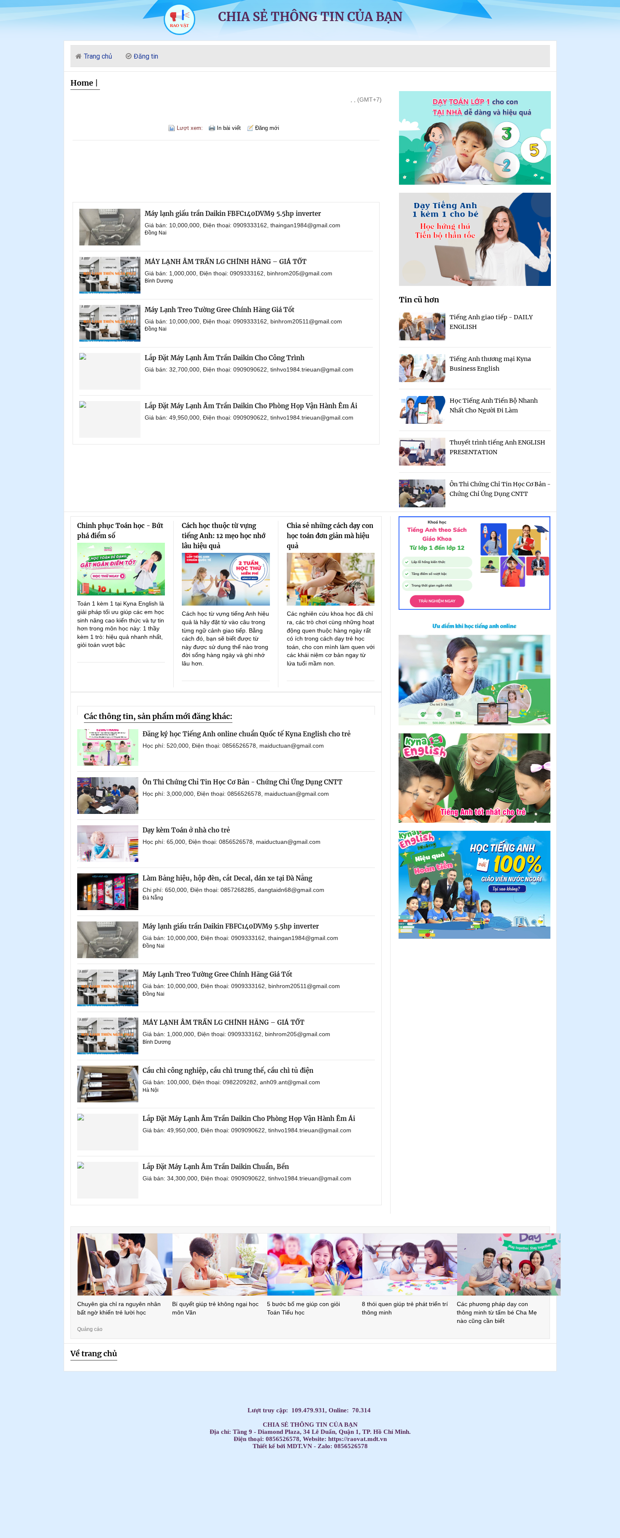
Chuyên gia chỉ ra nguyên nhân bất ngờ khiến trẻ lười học (119, 1308)
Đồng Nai (156, 233)
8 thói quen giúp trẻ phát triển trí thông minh (405, 1308)
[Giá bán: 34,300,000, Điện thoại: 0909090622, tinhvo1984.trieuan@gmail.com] (107, 1180)
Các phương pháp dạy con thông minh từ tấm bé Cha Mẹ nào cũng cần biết (497, 1312)
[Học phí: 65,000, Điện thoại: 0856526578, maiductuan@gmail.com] (107, 843)
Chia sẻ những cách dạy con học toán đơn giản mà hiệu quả (330, 536)
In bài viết (229, 128)
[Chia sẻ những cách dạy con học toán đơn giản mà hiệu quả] (331, 579)
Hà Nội (151, 1090)
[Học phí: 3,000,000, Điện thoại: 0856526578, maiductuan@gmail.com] (107, 795)
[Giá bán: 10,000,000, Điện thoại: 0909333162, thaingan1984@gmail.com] (109, 227)
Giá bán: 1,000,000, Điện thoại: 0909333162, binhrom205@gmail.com (238, 273)
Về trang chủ (93, 1353)
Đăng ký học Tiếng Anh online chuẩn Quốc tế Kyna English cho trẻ (246, 734)
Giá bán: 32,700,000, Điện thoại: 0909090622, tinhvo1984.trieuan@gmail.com (249, 369)
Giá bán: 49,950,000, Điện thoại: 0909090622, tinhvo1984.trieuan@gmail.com (249, 417)
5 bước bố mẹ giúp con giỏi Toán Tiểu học (303, 1308)
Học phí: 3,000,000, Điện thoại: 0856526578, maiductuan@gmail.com (236, 793)
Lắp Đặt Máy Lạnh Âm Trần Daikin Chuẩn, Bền (216, 1167)
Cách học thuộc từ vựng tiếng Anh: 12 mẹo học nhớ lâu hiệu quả (223, 536)
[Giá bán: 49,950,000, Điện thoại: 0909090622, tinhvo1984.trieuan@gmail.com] (109, 419)
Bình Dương (159, 281)
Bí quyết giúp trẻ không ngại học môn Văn (215, 1308)
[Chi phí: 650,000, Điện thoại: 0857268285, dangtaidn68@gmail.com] (107, 891)
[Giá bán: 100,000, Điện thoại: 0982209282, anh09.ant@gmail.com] (107, 1084)
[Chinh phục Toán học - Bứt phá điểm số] (121, 569)
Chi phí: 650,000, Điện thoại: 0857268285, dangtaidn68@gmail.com (233, 889)
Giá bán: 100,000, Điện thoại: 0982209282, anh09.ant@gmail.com (231, 1082)
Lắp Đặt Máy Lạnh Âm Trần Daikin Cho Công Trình (225, 358)
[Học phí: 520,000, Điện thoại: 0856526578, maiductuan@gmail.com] (107, 747)
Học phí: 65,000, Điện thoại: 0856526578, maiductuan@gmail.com (232, 841)
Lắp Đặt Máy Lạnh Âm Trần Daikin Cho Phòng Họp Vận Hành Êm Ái (251, 406)
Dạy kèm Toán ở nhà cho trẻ (186, 830)
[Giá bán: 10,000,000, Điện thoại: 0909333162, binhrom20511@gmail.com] (109, 323)
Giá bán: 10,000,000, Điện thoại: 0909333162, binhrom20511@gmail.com (243, 321)
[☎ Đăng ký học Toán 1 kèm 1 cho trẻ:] (475, 182)
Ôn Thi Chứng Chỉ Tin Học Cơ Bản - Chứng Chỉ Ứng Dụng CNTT (242, 782)
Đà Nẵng (153, 898)
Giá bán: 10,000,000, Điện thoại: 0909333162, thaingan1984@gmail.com (242, 225)
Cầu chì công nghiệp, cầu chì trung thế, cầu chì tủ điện (228, 1071)
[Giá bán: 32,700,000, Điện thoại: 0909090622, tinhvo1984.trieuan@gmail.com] (109, 371)
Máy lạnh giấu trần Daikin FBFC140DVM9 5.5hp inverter (233, 214)
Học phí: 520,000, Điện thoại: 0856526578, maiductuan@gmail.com (233, 745)
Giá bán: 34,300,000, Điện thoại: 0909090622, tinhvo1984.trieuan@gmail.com (247, 1178)
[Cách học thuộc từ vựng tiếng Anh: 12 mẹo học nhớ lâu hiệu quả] (226, 579)
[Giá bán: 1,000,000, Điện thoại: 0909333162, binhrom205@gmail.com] (109, 275)
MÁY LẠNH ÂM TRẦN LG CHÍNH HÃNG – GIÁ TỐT (226, 262)
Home (81, 83)
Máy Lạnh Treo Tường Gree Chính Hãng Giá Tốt (219, 310)
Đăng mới (267, 128)
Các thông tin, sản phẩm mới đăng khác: (158, 716)
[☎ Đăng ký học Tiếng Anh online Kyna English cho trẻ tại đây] (474, 723)
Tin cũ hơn (419, 299)
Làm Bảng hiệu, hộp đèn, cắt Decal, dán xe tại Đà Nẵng (227, 878)
